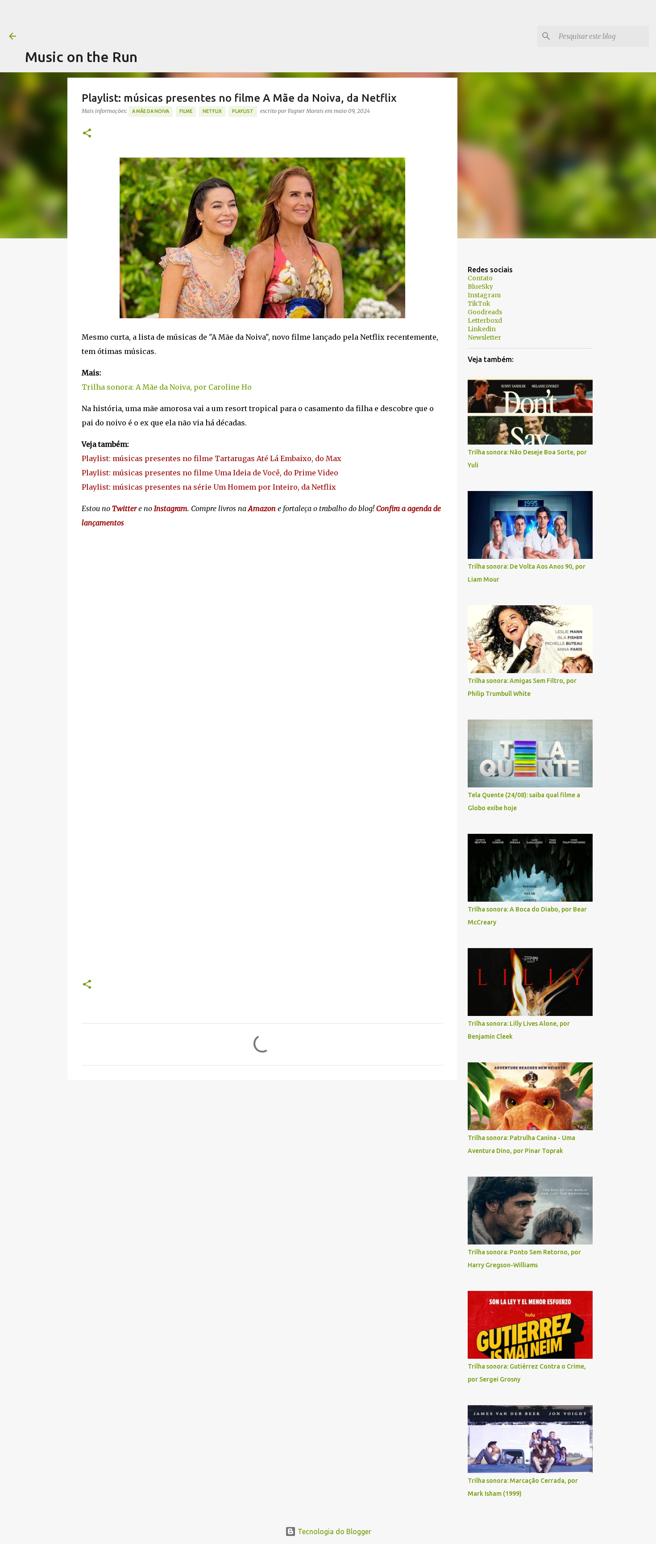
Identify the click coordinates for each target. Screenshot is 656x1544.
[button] (87, 134)
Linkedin (482, 329)
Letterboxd (485, 320)
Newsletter (484, 337)
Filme (185, 111)
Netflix (212, 111)
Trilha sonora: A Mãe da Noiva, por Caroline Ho (167, 387)
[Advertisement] (187, 20)
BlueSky (480, 287)
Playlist (242, 111)
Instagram (484, 295)
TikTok (479, 304)
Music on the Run (81, 57)
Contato (480, 278)
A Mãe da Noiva (150, 111)
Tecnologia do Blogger (333, 1531)
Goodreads (485, 312)
